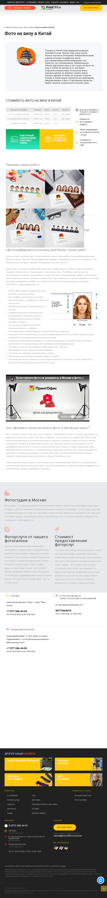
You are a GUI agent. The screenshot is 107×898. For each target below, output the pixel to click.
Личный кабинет (39, 813)
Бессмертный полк (83, 795)
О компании (31, 2)
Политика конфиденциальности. (17, 890)
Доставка (36, 800)
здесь (63, 866)
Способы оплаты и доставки (44, 804)
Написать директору (16, 2)
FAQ (77, 2)
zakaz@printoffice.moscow (68, 836)
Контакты (64, 2)
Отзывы (35, 808)
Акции (72, 2)
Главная (8, 27)
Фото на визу (29, 27)
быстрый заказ (91, 8)
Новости (55, 2)
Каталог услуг (44, 2)
